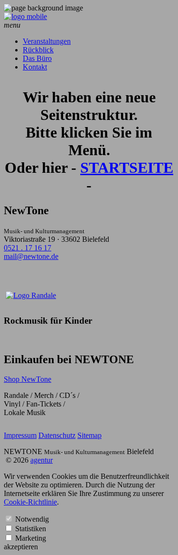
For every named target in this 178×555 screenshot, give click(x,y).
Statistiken (30, 529)
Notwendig (32, 519)
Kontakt (35, 67)
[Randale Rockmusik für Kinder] (31, 295)
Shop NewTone (27, 379)
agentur (41, 460)
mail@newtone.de (31, 256)
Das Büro (37, 58)
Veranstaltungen (47, 41)
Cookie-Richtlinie (30, 502)
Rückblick (38, 50)
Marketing (30, 538)
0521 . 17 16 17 (27, 248)
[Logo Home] (25, 16)
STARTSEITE (126, 167)
